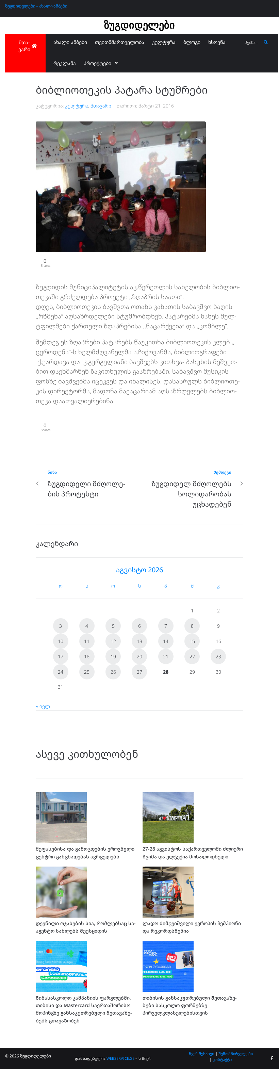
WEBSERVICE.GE (120, 1058)
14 (165, 641)
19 (113, 656)
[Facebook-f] (272, 1058)
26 (113, 672)
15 (192, 641)
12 (113, 641)
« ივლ (43, 706)
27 (139, 672)
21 (165, 656)
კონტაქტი (222, 1059)
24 (60, 672)
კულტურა (76, 105)
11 (86, 641)
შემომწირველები (235, 1053)
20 (139, 656)
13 (139, 641)
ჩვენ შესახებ (201, 1053)
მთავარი (101, 105)
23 (218, 656)
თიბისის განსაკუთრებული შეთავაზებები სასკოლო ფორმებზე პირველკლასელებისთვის (190, 1005)
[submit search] (266, 42)
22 (192, 656)
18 (86, 656)
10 (60, 641)
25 (86, 672)
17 (60, 656)
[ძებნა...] (251, 43)
